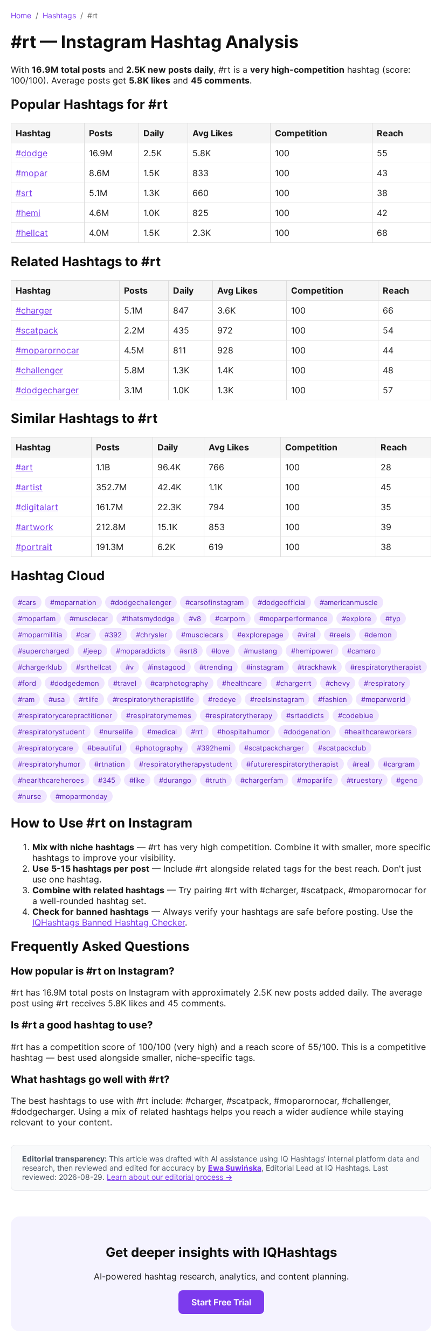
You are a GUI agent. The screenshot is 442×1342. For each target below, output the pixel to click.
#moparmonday (81, 796)
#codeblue (356, 715)
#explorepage (260, 634)
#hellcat (32, 232)
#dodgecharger (47, 390)
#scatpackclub (342, 747)
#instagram (265, 667)
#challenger (39, 370)
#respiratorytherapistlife (153, 699)
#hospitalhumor (243, 731)
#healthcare (242, 683)
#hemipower (312, 650)
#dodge (31, 153)
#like (137, 780)
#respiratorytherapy (238, 715)
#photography (159, 747)
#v (130, 667)
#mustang (260, 650)
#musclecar (89, 618)
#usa (57, 699)
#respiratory (384, 683)
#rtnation (109, 764)
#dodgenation (307, 731)
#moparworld (383, 699)
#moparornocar (47, 350)
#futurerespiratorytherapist (292, 764)
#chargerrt (294, 683)
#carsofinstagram (214, 602)
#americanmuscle (349, 602)
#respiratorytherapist (386, 667)
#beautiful (104, 747)
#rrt (197, 731)
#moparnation (73, 602)
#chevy (338, 683)
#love (220, 650)
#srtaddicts (305, 715)
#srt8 (188, 650)
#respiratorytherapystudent (185, 764)
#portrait (34, 546)
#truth (215, 780)
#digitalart (37, 507)
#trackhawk (317, 667)
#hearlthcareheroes (51, 780)
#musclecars (202, 634)
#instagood (166, 667)
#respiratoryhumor (49, 764)
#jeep (92, 650)
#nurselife (116, 731)
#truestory (364, 780)
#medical (162, 731)
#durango (175, 780)
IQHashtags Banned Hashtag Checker (108, 922)
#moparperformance (293, 618)
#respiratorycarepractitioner (65, 715)
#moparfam (37, 618)
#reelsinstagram (277, 699)
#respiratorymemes (158, 715)
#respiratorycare (45, 747)
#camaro (361, 650)
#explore (356, 618)
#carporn (230, 618)
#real (361, 764)
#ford (27, 683)
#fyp (392, 618)
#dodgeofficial (282, 602)
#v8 (195, 618)
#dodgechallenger (140, 602)
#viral (306, 634)
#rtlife (89, 699)
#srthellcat (94, 667)
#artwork (34, 526)
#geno (407, 780)
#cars (27, 602)
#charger (34, 310)
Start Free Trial (221, 1302)
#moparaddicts (140, 650)
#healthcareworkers (378, 731)
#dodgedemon (74, 683)
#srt (24, 192)
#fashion (332, 699)
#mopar (31, 173)
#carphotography (179, 683)
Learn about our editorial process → (169, 1176)
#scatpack (37, 330)
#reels (339, 634)
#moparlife (315, 780)
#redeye (222, 699)
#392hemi (213, 747)
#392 (113, 634)
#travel (124, 683)
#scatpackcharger (274, 747)
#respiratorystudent (51, 731)
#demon (378, 634)
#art (24, 467)
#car (83, 634)
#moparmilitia (40, 634)
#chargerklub (40, 667)
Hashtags (59, 15)
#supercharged (43, 650)
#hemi (28, 212)
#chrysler (151, 634)
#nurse (30, 796)
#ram (26, 699)
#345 (106, 780)
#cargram (399, 764)
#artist (29, 487)
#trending (215, 667)
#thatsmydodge (148, 618)
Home (21, 15)
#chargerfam (261, 780)
